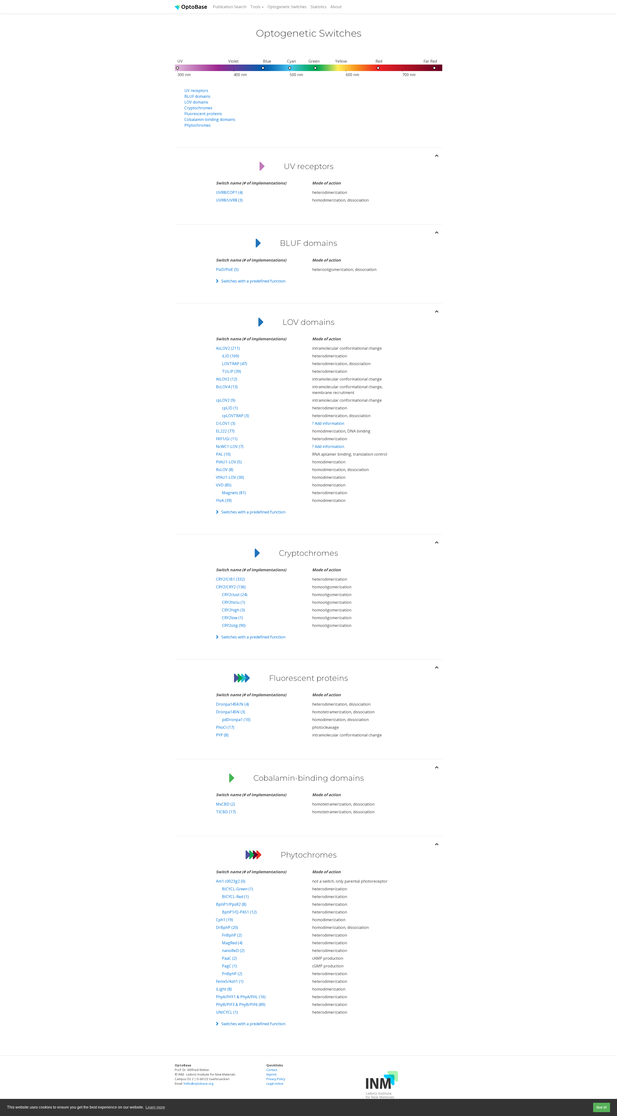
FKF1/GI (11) (226, 438)
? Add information (328, 423)
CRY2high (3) (233, 610)
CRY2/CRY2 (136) (231, 587)
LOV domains (196, 102)
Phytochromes (197, 125)
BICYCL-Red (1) (235, 896)
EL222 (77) (225, 431)
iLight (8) (224, 989)
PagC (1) (229, 966)
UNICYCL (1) (227, 1012)
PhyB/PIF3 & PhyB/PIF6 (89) (240, 1004)
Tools (255, 6)
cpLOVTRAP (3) (235, 415)
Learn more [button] (155, 1107)
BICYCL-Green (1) (237, 889)
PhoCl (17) (225, 727)
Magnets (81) (234, 492)
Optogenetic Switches (287, 6)
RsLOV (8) (224, 469)
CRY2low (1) (232, 617)
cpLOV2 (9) (225, 400)
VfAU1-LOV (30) (230, 477)
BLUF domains (197, 96)
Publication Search (230, 6)
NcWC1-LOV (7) (229, 446)
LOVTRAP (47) (234, 363)
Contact (271, 1070)
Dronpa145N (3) (230, 712)
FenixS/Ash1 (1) (229, 981)
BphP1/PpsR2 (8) (231, 904)
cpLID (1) (230, 408)
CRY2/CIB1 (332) (230, 579)
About (336, 6)
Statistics (318, 6)
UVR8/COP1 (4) (229, 192)
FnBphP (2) (232, 935)
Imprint (271, 1074)
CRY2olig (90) (234, 625)
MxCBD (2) (225, 804)
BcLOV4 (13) (227, 386)
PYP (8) (222, 735)
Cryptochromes (198, 108)
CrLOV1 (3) (225, 423)
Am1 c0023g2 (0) (230, 881)
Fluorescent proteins (203, 113)
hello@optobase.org (198, 1083)
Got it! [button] (602, 1107)
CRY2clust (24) (234, 594)
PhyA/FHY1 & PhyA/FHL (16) (241, 996)
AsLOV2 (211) (228, 348)
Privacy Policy (275, 1079)
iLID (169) (230, 356)
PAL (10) (223, 454)
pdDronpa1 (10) (236, 719)
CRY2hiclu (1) (233, 602)
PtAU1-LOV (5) (229, 462)
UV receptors (196, 90)
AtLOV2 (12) (226, 379)
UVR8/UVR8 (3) (229, 200)
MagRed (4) (232, 942)
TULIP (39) (231, 371)
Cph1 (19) (224, 919)
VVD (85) (223, 485)
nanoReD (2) (233, 950)
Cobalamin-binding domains (209, 119)
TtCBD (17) (226, 811)
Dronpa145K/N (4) (232, 704)
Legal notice (274, 1083)
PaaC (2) (229, 958)
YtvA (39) (224, 500)
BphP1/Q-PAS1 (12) (239, 912)
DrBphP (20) (227, 927)
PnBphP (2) (232, 973)
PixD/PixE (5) (227, 269)
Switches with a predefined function (253, 281)
